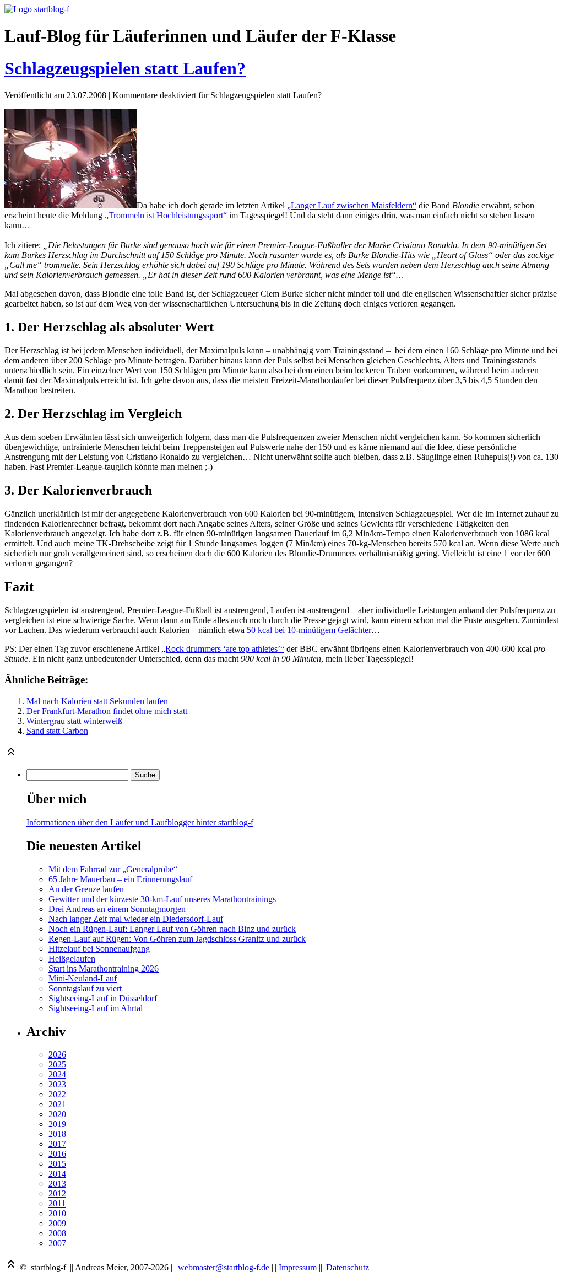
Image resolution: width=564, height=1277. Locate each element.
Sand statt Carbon (57, 731)
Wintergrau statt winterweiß (74, 721)
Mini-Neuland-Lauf (82, 978)
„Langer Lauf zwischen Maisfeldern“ (351, 205)
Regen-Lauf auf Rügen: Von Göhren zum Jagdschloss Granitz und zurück (177, 938)
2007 (57, 1243)
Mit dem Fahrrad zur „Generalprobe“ (112, 869)
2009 (57, 1223)
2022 (57, 1094)
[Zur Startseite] (36, 9)
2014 (57, 1173)
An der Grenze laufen (86, 889)
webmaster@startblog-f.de (223, 1267)
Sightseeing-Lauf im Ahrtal (95, 1008)
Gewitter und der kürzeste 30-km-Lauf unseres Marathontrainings (162, 899)
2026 (57, 1054)
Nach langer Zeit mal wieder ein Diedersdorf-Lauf (135, 919)
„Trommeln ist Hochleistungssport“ (166, 215)
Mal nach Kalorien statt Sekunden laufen (97, 701)
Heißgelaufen (71, 958)
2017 (57, 1144)
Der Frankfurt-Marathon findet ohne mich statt (106, 711)
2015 (57, 1163)
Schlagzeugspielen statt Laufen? (125, 68)
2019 (57, 1124)
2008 (57, 1233)
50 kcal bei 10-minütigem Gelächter (309, 630)
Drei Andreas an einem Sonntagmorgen (117, 909)
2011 (57, 1203)
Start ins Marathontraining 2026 (103, 968)
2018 (57, 1134)
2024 (57, 1074)
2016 (57, 1153)
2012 (57, 1193)
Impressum (298, 1267)
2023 (57, 1084)
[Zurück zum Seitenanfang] (11, 755)
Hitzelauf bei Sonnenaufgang (99, 948)
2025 (57, 1064)
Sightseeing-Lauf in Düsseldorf (102, 998)
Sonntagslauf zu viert (85, 988)
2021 (57, 1104)
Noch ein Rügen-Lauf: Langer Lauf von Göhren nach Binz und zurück (172, 928)
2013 (57, 1183)
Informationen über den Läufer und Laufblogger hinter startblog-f (139, 822)
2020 (57, 1114)
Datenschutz (347, 1267)
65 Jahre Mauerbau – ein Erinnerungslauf (120, 879)
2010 (57, 1213)
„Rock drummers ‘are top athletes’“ (222, 648)
